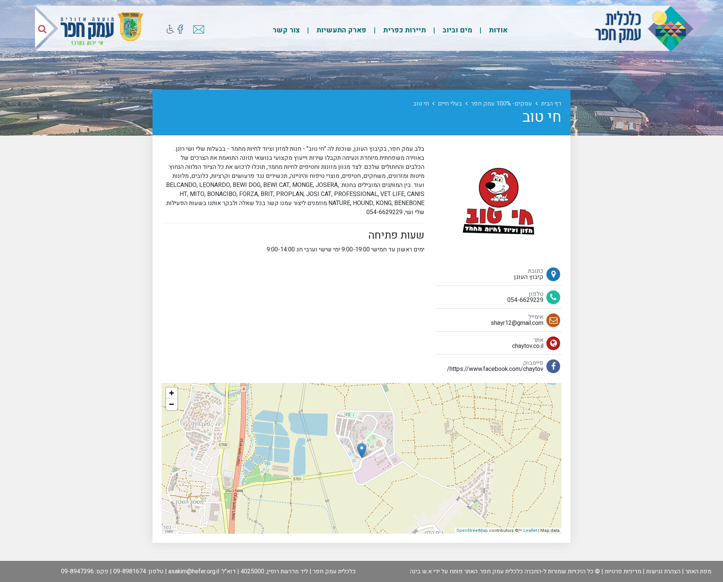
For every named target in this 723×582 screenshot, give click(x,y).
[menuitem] (491, 30)
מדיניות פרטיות (623, 571)
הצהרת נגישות (663, 571)
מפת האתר (698, 571)
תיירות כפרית (403, 30)
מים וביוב (456, 30)
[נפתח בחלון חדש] (180, 29)
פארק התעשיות (340, 30)
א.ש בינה (421, 571)
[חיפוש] (42, 29)
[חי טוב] (361, 450)
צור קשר (286, 30)
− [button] (171, 404)
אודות (497, 30)
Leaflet (530, 530)
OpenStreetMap (472, 530)
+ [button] (171, 393)
